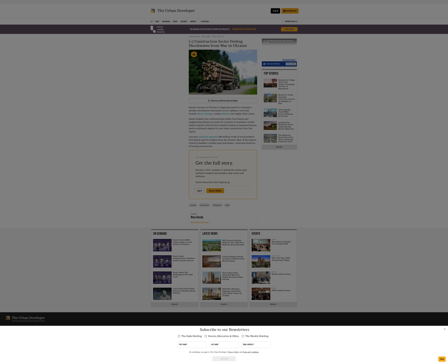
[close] (444, 329)
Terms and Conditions (251, 352)
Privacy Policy (233, 352)
